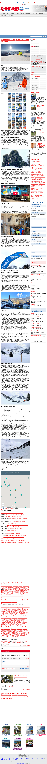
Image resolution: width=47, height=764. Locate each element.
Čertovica (3, 599)
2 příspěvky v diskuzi (26, 645)
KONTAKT (41, 2)
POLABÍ (32, 171)
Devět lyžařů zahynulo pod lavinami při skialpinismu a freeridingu (15, 542)
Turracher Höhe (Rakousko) (12, 632)
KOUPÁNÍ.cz (34, 80)
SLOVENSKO (34, 195)
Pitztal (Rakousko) (13, 624)
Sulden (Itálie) (4, 631)
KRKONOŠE (34, 164)
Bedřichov (9, 582)
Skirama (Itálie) (7, 629)
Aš (6, 582)
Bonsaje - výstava (35, 212)
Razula (16, 592)
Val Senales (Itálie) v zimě (16, 634)
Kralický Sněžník (10, 588)
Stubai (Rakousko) (23, 629)
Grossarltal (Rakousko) (15, 610)
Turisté (22, 13)
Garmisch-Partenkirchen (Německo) (20, 609)
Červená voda (22, 583)
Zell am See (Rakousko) (11, 636)
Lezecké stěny (35, 89)
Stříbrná (12, 593)
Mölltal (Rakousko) (10, 622)
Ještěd (10, 587)
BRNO (32, 182)
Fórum (34, 310)
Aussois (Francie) (25, 605)
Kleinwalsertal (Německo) (23, 615)
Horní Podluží (15, 586)
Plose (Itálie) (19, 624)
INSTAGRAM (31, 2)
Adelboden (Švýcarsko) (6, 605)
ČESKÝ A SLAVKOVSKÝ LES (37, 165)
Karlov (16, 587)
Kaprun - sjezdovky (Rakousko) (20, 613)
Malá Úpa (7, 589)
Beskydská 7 (34, 231)
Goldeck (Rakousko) (5, 610)
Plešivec (8, 591)
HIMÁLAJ (33, 186)
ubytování (38, 59)
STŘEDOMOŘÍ (42, 184)
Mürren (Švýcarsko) (18, 622)
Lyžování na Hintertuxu (11, 531)
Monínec (25, 589)
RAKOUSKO (34, 193)
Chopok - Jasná (13, 599)
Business (41, 13)
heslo (32, 43)
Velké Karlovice (22, 594)
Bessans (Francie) (14, 607)
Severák (9, 593)
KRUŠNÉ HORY (39, 162)
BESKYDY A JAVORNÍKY (36, 179)
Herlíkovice (3, 586)
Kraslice (16, 588)
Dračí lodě (33, 239)
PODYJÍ (32, 177)
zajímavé (32, 269)
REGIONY (11, 2)
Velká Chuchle (16, 594)
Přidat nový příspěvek (25, 668)
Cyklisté (12, 13)
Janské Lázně (26, 586)
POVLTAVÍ (33, 170)
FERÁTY (15, 2)
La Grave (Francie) (12, 616)
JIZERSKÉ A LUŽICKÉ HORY (37, 174)
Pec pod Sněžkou (25, 590)
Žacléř (15, 596)
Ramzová (12, 592)
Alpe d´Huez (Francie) (16, 605)
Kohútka (24, 587)
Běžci (18, 13)
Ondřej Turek (5, 644)
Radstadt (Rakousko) (5, 630)
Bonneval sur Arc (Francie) (24, 607)
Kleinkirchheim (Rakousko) (12, 615)
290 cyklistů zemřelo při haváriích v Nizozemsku (20, 676)
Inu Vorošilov (33, 299)
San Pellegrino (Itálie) (20, 626)
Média (2, 15)
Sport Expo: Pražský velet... (36, 327)
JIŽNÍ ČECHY (39, 170)
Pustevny (3, 592)
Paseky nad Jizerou (17, 590)
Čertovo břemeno (15, 583)
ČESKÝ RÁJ (37, 171)
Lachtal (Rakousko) (21, 616)
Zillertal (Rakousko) (21, 636)
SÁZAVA (36, 161)
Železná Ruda (20, 596)
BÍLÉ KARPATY (34, 181)
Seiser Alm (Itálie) (10, 627)
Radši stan (33, 291)
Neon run (32, 313)
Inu (31, 282)
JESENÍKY (37, 177)
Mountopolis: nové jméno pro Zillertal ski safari (16, 535)
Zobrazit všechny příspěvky (37, 311)
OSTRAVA (40, 181)
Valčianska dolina (25, 600)
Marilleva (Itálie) (7, 620)
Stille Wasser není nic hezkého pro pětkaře (18, 518)
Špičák (16, 593)
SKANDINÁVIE (39, 192)
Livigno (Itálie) (12, 619)
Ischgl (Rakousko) (24, 612)
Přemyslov (15, 591)
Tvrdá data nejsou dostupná (36, 265)
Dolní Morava (17, 585)
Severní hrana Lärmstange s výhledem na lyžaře (19, 519)
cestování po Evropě (35, 56)
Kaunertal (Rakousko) (16, 614)
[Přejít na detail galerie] (15, 88)
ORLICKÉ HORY (34, 175)
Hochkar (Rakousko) (10, 611)
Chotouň (20, 586)
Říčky (5, 593)
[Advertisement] (23, 26)
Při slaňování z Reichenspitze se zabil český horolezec (13, 540)
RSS (20, 763)
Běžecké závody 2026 (35, 316)
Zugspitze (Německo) (14, 637)
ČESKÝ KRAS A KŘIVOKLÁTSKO (38, 168)
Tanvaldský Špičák (5, 594)
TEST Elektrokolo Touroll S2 (40, 106)
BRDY (32, 167)
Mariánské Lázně (13, 589)
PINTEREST (37, 2)
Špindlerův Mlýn (21, 593)
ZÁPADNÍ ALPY (40, 195)
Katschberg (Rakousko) (6, 614)
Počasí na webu (35, 87)
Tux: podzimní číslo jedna (11, 530)
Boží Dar (19, 582)
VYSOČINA (41, 175)
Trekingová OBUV (35, 83)
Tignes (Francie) (17, 631)
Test (45, 13)
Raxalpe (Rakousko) (14, 630)
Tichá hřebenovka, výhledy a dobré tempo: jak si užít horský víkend (41, 132)
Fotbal (32, 320)
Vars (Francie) (16, 635)
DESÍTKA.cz (34, 85)
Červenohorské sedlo (5, 585)
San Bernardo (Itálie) (10, 626)
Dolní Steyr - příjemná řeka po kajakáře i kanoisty (41, 94)
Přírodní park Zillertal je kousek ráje (13, 516)
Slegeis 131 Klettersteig (10, 523)
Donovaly (7, 599)
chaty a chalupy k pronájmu (37, 61)
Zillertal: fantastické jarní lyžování (13, 533)
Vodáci (8, 13)
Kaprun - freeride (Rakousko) (7, 613)
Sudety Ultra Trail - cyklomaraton (37, 243)
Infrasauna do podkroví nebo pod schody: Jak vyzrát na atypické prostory (41, 145)
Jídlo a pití (10, 15)
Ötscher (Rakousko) (21, 623)
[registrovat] (37, 46)
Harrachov (22, 585)
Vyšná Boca (14, 602)
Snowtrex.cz (33, 72)
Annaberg (3, 582)
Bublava (23, 582)
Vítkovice (3, 596)
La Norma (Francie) (17, 641)
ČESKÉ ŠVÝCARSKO (36, 172)
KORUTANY (41, 196)
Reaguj (27, 658)
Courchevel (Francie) (5, 608)
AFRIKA (37, 198)
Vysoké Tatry (9, 602)
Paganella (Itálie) (4, 624)
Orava (4, 600)
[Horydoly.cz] (13, 8)
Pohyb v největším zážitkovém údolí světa (15, 514)
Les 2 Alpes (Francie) (16, 618)
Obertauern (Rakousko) (11, 623)
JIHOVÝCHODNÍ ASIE (36, 189)
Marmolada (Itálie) (15, 620)
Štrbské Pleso (18, 600)
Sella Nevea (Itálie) (18, 627)
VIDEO (2, 2)
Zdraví (5, 15)
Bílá (12, 582)
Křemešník (20, 588)
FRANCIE (33, 185)
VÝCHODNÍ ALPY (41, 182)
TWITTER (25, 2)
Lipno (24, 588)
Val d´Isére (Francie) (23, 633)
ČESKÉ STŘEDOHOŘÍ (36, 178)
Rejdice (19, 592)
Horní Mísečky (9, 586)
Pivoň (4, 688)
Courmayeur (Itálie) (14, 608)
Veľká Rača (3, 602)
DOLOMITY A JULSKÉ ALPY (37, 188)
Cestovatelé (27, 13)
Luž (26, 588)
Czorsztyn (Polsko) (23, 608)
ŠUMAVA (40, 161)
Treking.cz (33, 74)
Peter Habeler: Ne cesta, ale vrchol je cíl (15, 511)
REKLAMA (45, 2)
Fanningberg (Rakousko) (6, 609)
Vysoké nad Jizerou (9, 596)
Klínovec (20, 587)
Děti (37, 13)
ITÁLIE (38, 193)
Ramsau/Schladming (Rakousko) (8, 625)
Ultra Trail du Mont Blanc (36, 206)
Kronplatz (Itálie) (4, 616)
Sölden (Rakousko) (24, 630)
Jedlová (7, 587)
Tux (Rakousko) (22, 632)
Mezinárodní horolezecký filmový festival (39, 227)
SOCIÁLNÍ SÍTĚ (35, 78)
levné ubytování (41, 62)
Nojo (32, 277)
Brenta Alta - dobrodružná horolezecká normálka (40, 119)
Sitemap (22, 763)
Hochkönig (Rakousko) (20, 611)
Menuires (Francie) (9, 621)
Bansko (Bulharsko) (5, 607)
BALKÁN (33, 198)
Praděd (11, 591)
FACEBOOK (20, 2)
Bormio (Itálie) (20, 642)
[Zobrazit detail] (9, 95)
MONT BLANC (34, 191)
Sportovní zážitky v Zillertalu (13, 526)
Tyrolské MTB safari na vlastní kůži (14, 528)
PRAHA (38, 164)
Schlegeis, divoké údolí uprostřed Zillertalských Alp (18, 525)
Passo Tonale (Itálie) (5, 641)
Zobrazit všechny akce (36, 204)
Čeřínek (12, 585)
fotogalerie (5, 93)
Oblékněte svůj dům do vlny (36, 335)
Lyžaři (33, 13)
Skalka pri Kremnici (10, 600)
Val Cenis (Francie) (14, 633)
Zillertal (5, 469)
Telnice (10, 594)
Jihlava (13, 587)
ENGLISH (24, 4)
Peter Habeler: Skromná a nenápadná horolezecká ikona (14, 512)
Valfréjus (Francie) (9, 635)
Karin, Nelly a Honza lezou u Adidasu (17, 521)
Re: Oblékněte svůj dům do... (36, 323)
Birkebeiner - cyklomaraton (36, 256)
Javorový (3, 587)
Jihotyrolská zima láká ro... (35, 330)
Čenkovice (3, 583)
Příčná (19, 591)
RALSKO (33, 162)
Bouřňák (15, 582)
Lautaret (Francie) (8, 618)
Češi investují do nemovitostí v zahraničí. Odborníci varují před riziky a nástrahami (14, 694)
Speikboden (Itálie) (15, 629)
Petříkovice (3, 591)
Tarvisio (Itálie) (10, 631)
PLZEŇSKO (42, 177)
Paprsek (10, 590)
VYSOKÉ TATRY (6, 2)
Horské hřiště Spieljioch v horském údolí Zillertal (13, 537)
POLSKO (40, 191)
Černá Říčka (8, 583)
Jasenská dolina (20, 599)
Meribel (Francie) (17, 621)
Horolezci (3, 13)
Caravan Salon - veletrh (36, 235)
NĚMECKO (33, 192)
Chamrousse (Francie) (15, 612)
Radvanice (7, 592)
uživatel (32, 40)
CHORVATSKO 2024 (35, 66)
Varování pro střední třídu (35, 274)
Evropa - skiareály (9, 508)
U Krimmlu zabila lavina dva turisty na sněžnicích (11, 538)
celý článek (10, 686)
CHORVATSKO (34, 196)
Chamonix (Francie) (5, 612)
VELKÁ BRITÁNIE (40, 185)
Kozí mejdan (34, 218)
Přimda (22, 591)
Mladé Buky (20, 589)
